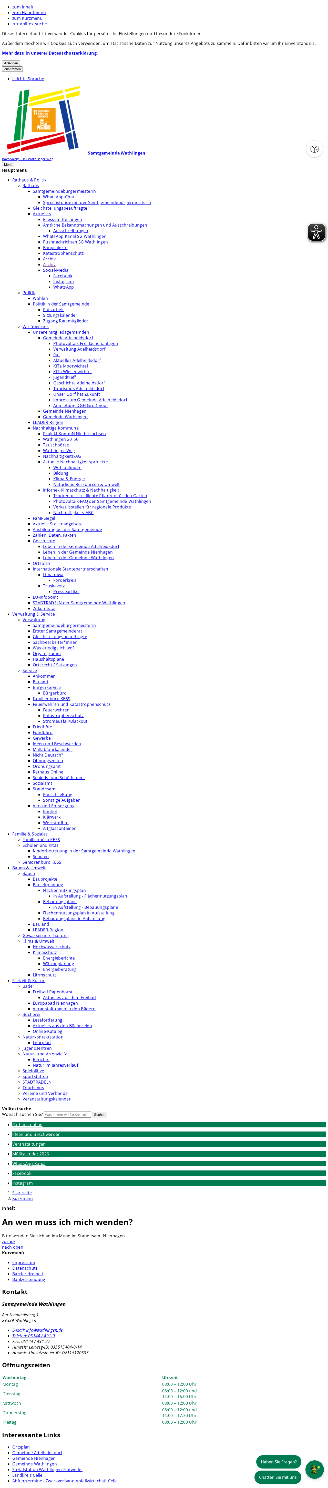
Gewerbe (42, 738)
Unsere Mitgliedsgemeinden (61, 332)
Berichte (41, 1059)
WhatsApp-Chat (58, 197)
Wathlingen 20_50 (60, 439)
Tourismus (33, 1087)
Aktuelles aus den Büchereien (62, 1025)
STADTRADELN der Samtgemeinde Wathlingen (79, 603)
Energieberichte (59, 958)
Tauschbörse (56, 445)
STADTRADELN (37, 1082)
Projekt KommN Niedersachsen (74, 433)
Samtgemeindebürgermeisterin (64, 191)
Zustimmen (12, 69)
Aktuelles (42, 214)
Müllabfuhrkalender (53, 749)
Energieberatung (60, 969)
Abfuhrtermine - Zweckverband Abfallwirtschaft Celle (65, 1481)
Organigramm (47, 653)
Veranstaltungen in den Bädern (64, 1009)
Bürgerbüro (55, 693)
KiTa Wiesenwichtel (72, 371)
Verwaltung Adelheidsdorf (79, 349)
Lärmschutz (44, 975)
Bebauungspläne (60, 901)
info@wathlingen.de (37, 1330)
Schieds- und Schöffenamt (59, 777)
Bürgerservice (47, 687)
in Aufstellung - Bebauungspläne (85, 907)
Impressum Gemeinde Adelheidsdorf (90, 400)
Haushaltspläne (48, 659)
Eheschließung (57, 794)
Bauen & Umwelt (29, 868)
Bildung (60, 473)
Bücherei (31, 1014)
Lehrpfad (42, 1042)
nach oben (12, 1247)
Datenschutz (25, 1268)
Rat (56, 355)
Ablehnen (11, 63)
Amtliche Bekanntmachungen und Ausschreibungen (95, 225)
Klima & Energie (69, 479)
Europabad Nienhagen (55, 1003)
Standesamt (45, 789)
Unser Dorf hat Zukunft (76, 394)
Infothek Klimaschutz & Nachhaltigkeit (81, 490)
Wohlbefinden (67, 467)
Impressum (23, 1262)
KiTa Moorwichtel (70, 366)
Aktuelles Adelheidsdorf (77, 360)
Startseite (22, 1193)
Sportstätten (35, 1076)
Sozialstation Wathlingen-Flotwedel (47, 1469)
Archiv (49, 259)
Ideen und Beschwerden (57, 744)
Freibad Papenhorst (53, 992)
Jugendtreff (64, 377)
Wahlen (40, 298)
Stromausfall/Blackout (65, 721)
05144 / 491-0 (33, 1336)
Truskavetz (54, 586)
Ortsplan (41, 563)
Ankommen (44, 676)
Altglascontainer (59, 828)
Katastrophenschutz (63, 253)
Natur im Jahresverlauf (55, 1065)
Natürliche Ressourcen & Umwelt (86, 484)
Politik (29, 292)
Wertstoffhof (56, 822)
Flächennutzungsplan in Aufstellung (79, 913)
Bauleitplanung (48, 885)
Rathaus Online (48, 772)
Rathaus (31, 185)
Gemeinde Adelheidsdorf (68, 338)
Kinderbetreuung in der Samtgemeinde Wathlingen (84, 851)
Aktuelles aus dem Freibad (69, 997)
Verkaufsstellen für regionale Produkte (92, 507)
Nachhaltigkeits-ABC (73, 512)
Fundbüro (43, 732)
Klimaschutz (45, 952)
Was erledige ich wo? (53, 648)
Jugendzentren (37, 1048)
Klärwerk (52, 817)
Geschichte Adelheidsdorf (79, 383)
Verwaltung (34, 620)
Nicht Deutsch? (48, 755)
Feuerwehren (56, 710)
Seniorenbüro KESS (42, 862)
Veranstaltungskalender (47, 1099)
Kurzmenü (22, 1198)
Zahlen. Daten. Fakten (54, 535)
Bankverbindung (28, 1279)
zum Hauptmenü (29, 12)
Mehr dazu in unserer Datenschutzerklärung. (50, 53)
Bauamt (40, 682)
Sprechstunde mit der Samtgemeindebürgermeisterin (97, 202)
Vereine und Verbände (45, 1093)
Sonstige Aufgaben (61, 800)
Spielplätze (33, 1071)
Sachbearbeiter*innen (55, 642)
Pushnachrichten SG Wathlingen (75, 242)
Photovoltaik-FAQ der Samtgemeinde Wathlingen (102, 501)
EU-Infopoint (45, 597)
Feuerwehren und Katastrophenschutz (71, 704)
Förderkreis (65, 580)
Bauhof (50, 811)
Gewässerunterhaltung (46, 935)
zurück (8, 1241)
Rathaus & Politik (29, 180)
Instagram (63, 281)
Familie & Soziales (30, 834)
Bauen (29, 873)
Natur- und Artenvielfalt (46, 1054)
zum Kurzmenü (27, 18)
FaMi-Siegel (44, 518)
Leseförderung (47, 1020)
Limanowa (53, 574)
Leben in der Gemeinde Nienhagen (78, 552)
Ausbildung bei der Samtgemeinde (67, 529)
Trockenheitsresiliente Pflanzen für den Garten (100, 495)
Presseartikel (66, 591)
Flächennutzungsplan (64, 890)
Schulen (41, 856)
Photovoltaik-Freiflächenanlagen (85, 343)
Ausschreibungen (70, 230)
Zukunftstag (45, 608)
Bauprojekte (55, 247)
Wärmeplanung (58, 963)
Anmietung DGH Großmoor (80, 405)
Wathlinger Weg (59, 450)
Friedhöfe (42, 727)
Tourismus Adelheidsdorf (78, 388)
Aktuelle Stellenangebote (58, 524)
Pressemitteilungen (62, 219)
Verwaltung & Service (33, 614)
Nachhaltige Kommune (56, 428)
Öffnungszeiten (48, 760)
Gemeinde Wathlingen (65, 417)
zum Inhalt (22, 7)
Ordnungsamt (47, 766)
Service (30, 670)
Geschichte (44, 541)
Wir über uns (36, 326)
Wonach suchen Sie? (22, 1114)
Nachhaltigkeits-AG (62, 456)
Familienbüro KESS (51, 698)
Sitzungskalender (60, 315)
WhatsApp (63, 287)
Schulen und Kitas (40, 845)
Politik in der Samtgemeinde (61, 304)
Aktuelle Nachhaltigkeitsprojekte (75, 462)
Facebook (63, 276)
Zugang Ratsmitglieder (65, 321)
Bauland (41, 924)
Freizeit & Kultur (28, 980)
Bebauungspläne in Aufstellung (74, 918)
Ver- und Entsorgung (54, 806)
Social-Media (55, 270)
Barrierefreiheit (27, 1274)
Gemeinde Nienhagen (65, 411)
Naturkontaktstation (43, 1037)
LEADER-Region (48, 422)
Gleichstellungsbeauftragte (60, 208)
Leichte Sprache (28, 78)
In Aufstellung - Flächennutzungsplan (90, 896)
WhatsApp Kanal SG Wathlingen (75, 236)
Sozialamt (42, 783)
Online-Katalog (47, 1031)
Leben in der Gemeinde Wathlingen (78, 557)
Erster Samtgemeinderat (57, 631)
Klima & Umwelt (38, 941)
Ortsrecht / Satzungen (55, 665)
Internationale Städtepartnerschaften (70, 569)
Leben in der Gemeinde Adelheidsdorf (81, 546)
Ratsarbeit (53, 309)
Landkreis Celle (27, 1475)
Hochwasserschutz (51, 947)
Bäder (29, 986)
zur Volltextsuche (29, 24)
